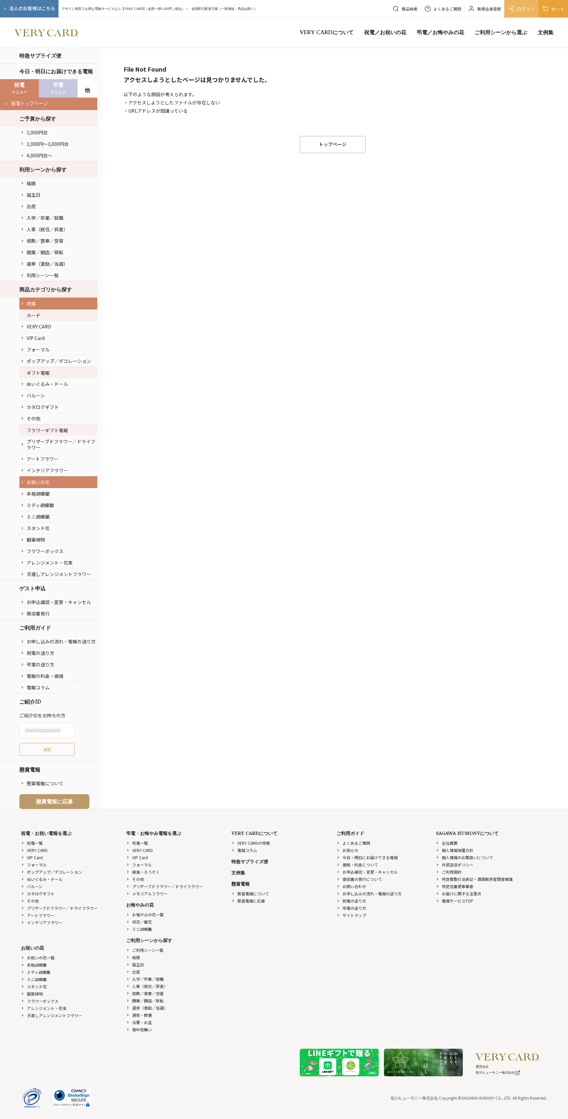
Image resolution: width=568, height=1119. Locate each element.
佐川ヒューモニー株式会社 (495, 1072)
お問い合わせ (354, 886)
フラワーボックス (45, 551)
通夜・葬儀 (142, 1015)
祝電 (31, 303)
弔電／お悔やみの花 (440, 32)
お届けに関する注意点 (461, 893)
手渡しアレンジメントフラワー (59, 574)
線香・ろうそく (146, 872)
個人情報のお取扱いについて (467, 857)
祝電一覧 (35, 843)
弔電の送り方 (40, 664)
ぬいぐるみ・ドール (47, 384)
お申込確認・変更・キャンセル (59, 602)
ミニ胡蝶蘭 (38, 516)
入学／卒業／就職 (45, 217)
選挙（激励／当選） (47, 263)
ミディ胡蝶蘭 (40, 505)
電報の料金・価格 (45, 676)
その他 (33, 418)
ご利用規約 (452, 872)
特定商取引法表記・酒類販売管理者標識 (477, 879)
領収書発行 (38, 613)
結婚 (31, 183)
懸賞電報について (45, 783)
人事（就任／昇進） (47, 229)
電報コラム (38, 687)
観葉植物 (36, 539)
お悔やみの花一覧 (148, 914)
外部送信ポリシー (457, 864)
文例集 (546, 32)
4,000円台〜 (39, 155)
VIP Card (36, 338)
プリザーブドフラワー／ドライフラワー (61, 444)
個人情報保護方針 (457, 850)
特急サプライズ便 (40, 55)
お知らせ (350, 850)
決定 (47, 749)
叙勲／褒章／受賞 (45, 240)
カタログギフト (43, 407)
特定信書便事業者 (457, 886)
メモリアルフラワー (150, 893)
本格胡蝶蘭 (38, 493)
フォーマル (38, 349)
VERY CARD (39, 326)
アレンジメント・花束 (50, 562)
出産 (31, 206)
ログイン (526, 9)
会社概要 (450, 843)
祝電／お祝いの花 (385, 32)
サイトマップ (354, 915)
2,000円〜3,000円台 (48, 144)
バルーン (36, 395)
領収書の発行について (362, 879)
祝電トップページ (29, 103)
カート (558, 9)
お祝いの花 (38, 482)
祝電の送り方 (40, 653)
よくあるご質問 (356, 843)
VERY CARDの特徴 (253, 843)
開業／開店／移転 (45, 252)
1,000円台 (37, 132)
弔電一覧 (140, 843)
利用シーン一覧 (43, 275)
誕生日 (33, 194)
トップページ (332, 144)
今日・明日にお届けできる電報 (56, 71)
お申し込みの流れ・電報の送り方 (61, 641)
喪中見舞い (142, 1029)
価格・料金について (360, 864)
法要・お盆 (142, 1022)
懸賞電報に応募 (54, 801)
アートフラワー (43, 459)
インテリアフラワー (47, 470)
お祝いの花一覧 (41, 957)
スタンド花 (38, 528)
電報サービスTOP (457, 901)
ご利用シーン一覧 (147, 950)
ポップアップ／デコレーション (59, 361)
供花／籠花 (142, 922)
